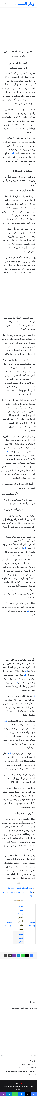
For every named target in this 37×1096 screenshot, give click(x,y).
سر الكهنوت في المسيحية (29, 1064)
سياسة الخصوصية (27, 1086)
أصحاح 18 (10, 888)
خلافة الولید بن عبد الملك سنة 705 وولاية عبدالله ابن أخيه (21, 1071)
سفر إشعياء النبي (24, 888)
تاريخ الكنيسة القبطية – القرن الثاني (26, 1067)
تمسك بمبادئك (32, 1074)
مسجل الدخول (23, 1008)
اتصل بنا (18, 1089)
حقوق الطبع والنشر (15, 1086)
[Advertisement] (18, 27)
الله (13, 153)
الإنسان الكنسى (31, 1061)
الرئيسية (6, 1086)
